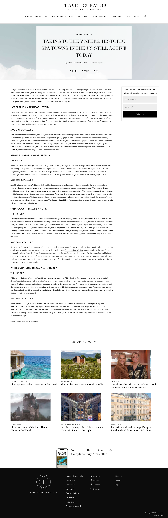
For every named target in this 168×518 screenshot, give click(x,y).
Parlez (162, 515)
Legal (117, 484)
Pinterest (95, 480)
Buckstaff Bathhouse (53, 135)
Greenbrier (52, 278)
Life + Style (115, 381)
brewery (14, 150)
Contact (118, 480)
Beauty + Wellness (72, 493)
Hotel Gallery (71, 502)
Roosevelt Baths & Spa (74, 250)
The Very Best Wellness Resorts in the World (34, 385)
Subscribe (96, 489)
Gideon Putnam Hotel (60, 231)
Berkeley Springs (61, 165)
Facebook (96, 484)
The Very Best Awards (19, 381)
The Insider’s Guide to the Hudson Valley (82, 385)
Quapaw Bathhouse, (61, 144)
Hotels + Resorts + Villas (70, 424)
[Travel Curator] (84, 7)
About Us (118, 476)
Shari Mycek (98, 62)
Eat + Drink (70, 489)
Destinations (16, 424)
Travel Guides (84, 34)
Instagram (96, 476)
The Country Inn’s (55, 200)
